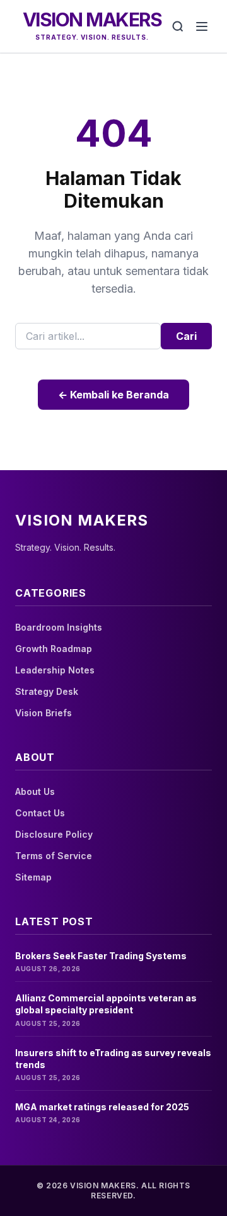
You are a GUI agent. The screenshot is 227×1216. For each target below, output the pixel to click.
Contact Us (40, 813)
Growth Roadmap (53, 648)
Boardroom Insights (58, 627)
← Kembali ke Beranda (113, 394)
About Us (35, 791)
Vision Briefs (43, 712)
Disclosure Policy (54, 834)
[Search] (178, 26)
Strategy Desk (46, 691)
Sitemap (33, 877)
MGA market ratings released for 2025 (102, 1106)
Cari (186, 336)
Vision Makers (92, 19)
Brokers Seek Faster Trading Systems (101, 955)
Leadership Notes (55, 670)
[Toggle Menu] (202, 26)
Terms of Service (53, 855)
